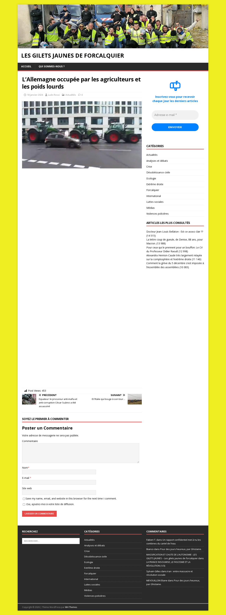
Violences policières (157, 213)
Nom (25, 467)
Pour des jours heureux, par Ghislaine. (181, 549)
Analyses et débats (157, 160)
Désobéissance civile (158, 172)
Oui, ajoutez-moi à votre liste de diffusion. (50, 504)
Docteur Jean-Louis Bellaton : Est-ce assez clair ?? (174, 231)
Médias (150, 207)
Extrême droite (154, 184)
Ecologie (151, 178)
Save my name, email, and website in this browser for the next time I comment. (71, 498)
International (153, 196)
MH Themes (71, 607)
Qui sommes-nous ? (52, 66)
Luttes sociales (154, 201)
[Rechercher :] (51, 540)
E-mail (26, 478)
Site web (27, 488)
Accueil (26, 66)
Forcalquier (152, 190)
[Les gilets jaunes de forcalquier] (113, 46)
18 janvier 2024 (35, 94)
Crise (149, 166)
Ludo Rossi (54, 94)
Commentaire (30, 441)
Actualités (71, 94)
